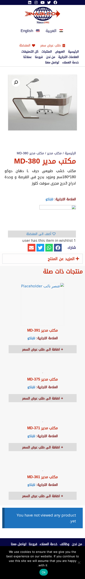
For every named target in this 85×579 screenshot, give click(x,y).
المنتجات (46, 51)
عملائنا (27, 57)
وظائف (64, 544)
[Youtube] (42, 2)
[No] (79, 562)
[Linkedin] (29, 2)
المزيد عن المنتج (61, 258)
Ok (44, 572)
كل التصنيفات (29, 51)
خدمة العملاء (70, 62)
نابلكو (49, 199)
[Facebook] (55, 2)
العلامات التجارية (68, 57)
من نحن (50, 57)
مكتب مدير (54, 153)
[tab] (42, 258)
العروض (60, 51)
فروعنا (39, 57)
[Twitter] (48, 2)
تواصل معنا (52, 62)
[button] (58, 247)
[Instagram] (36, 2)
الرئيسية (73, 51)
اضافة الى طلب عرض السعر (41, 349)
